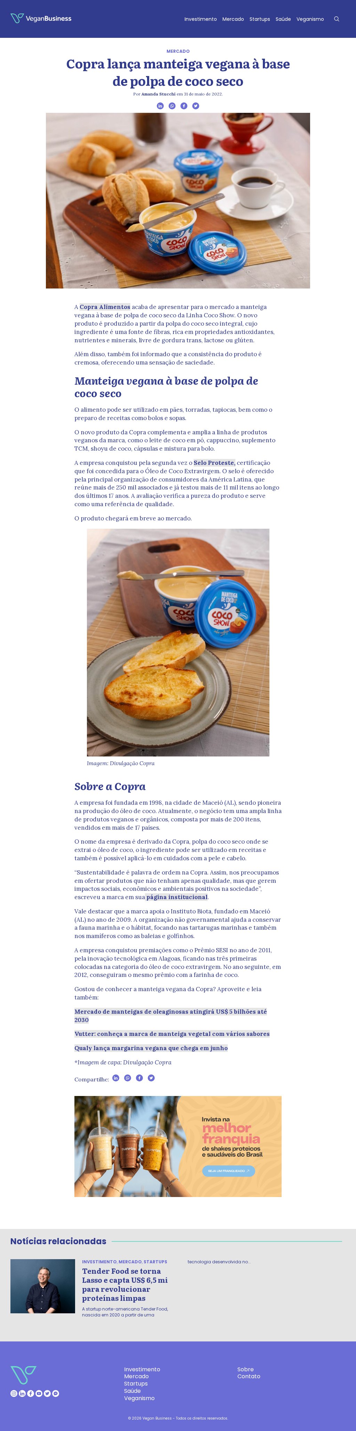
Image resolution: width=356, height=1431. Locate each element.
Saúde (283, 19)
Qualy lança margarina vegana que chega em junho (151, 1048)
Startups (260, 19)
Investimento (201, 19)
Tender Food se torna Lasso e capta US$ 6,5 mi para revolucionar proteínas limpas (125, 1284)
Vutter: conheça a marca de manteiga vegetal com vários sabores (172, 1034)
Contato (248, 1376)
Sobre (245, 1369)
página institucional (176, 897)
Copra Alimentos (105, 307)
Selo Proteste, (214, 463)
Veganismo (310, 19)
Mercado (233, 19)
